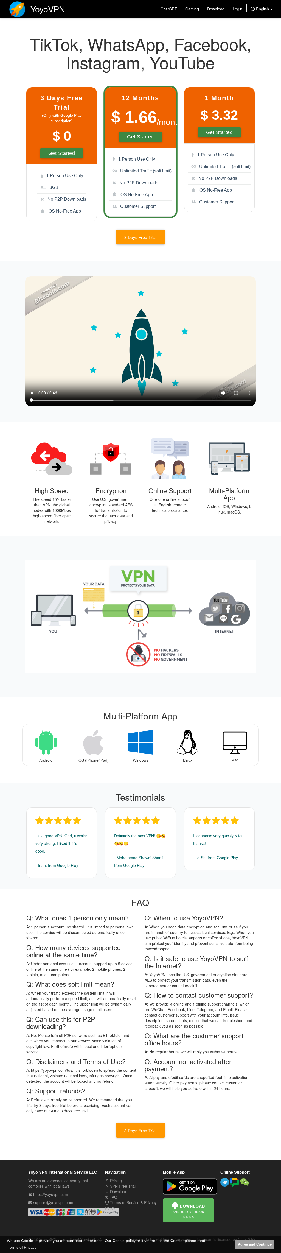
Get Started (61, 153)
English (262, 9)
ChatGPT (169, 9)
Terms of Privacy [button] (22, 1247)
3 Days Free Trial (140, 237)
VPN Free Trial (122, 1186)
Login (237, 9)
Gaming (192, 9)
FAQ (112, 1197)
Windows (140, 760)
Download (215, 9)
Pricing (115, 1180)
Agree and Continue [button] (255, 1244)
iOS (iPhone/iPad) (93, 760)
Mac (235, 760)
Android (46, 760)
